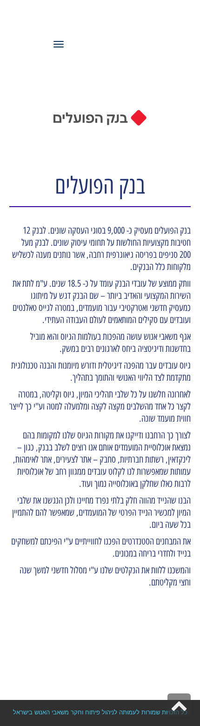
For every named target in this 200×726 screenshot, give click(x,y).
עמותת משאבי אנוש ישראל (103, 21)
